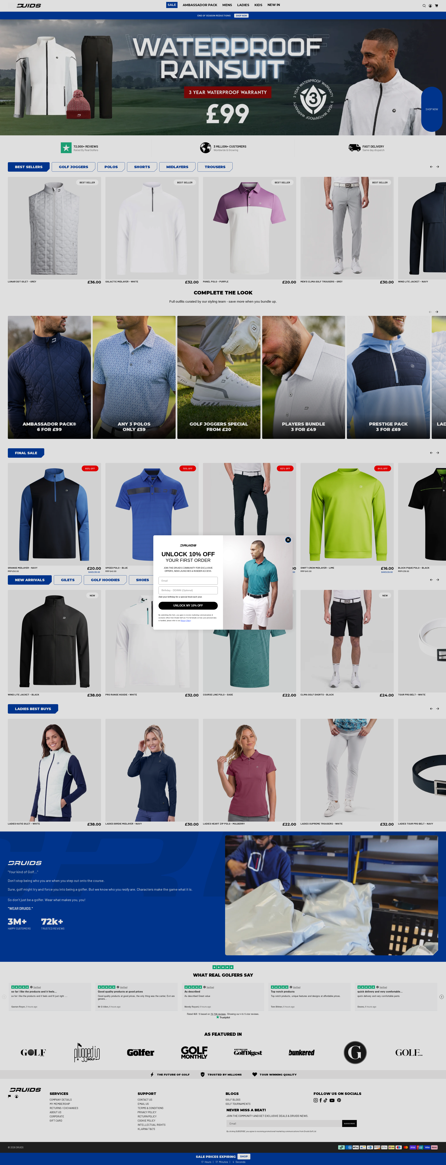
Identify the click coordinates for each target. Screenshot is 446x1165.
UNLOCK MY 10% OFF (188, 605)
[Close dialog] (288, 540)
